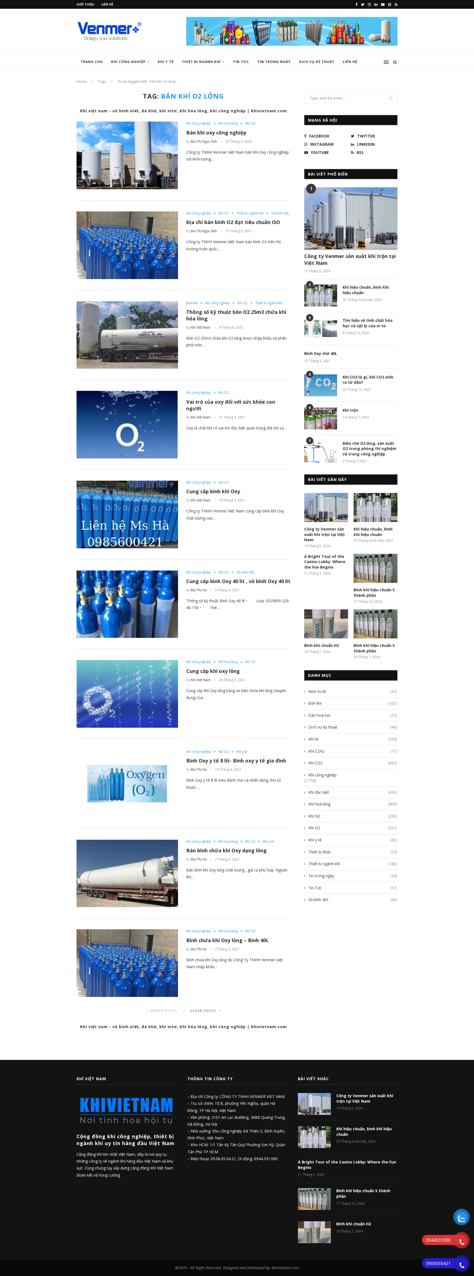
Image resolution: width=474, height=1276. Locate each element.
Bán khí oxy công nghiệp (216, 132)
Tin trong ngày (274, 61)
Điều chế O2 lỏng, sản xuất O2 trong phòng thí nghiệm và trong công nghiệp (369, 449)
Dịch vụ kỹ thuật (316, 61)
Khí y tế (166, 61)
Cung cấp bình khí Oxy (213, 491)
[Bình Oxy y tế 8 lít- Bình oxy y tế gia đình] (127, 784)
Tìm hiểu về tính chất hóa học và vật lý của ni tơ (368, 323)
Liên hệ (107, 4)
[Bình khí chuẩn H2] (326, 624)
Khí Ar (352, 739)
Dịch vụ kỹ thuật (352, 727)
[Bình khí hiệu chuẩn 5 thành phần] (375, 568)
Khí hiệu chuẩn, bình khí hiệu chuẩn (366, 290)
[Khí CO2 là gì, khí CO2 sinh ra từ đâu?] (320, 385)
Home (81, 81)
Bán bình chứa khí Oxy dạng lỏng (226, 850)
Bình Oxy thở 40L (320, 353)
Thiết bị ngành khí (201, 61)
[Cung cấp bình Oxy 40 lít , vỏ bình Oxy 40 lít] (127, 604)
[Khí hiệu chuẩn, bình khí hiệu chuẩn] (320, 295)
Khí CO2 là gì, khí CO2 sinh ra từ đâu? (368, 379)
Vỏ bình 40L (280, 213)
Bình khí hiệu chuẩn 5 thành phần (374, 592)
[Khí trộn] (320, 418)
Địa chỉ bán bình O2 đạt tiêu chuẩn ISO (233, 222)
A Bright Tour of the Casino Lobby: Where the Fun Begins (324, 562)
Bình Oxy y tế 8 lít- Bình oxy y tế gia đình (236, 760)
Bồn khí (192, 303)
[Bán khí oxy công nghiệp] (127, 155)
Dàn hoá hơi (352, 715)
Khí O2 (250, 123)
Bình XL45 (352, 691)
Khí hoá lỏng (228, 123)
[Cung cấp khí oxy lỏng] (127, 694)
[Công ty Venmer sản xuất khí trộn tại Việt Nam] (350, 218)
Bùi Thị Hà (199, 590)
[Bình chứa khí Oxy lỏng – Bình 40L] (127, 963)
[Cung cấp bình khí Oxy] (127, 514)
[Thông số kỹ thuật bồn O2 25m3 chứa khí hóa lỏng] (127, 335)
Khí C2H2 (352, 751)
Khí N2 (352, 816)
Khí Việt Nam (200, 327)
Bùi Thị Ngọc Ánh (204, 141)
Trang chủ (92, 61)
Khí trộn (350, 410)
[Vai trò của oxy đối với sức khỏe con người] (127, 424)
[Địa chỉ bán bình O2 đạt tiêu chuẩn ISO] (127, 245)
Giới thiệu (85, 4)
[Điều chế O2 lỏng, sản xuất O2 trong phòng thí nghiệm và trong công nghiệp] (320, 452)
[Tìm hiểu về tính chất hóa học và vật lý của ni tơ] (320, 329)
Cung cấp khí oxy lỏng (213, 671)
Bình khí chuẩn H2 (321, 645)
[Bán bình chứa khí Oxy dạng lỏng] (127, 873)
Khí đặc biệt (352, 792)
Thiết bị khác (352, 852)
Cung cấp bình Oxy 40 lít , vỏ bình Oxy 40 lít (238, 581)
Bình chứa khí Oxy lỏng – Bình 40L (227, 940)
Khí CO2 (352, 762)
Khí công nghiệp (128, 61)
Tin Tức (241, 61)
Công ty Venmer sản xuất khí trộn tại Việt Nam (350, 259)
